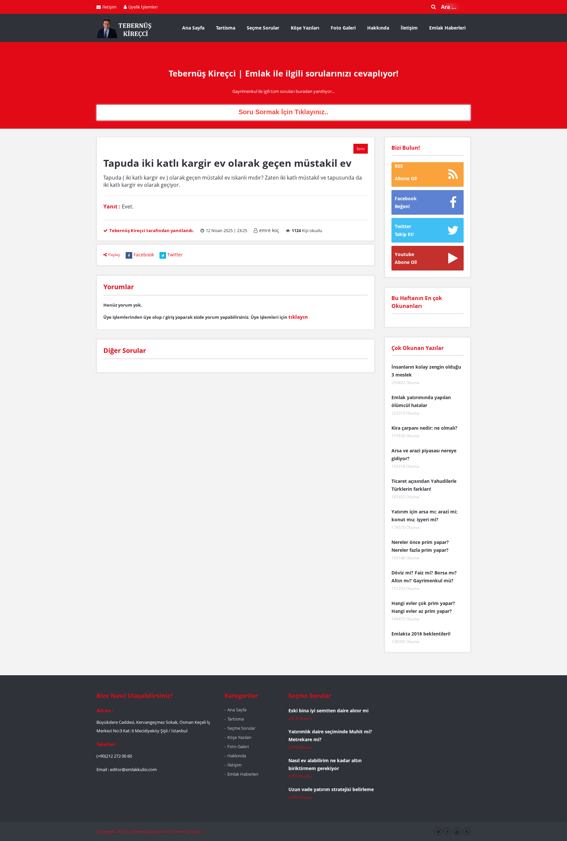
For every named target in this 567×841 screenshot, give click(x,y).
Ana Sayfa (193, 28)
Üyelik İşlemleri (143, 7)
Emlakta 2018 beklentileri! (421, 634)
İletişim (109, 7)
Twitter (175, 254)
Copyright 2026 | (113, 831)
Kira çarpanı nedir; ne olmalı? (424, 428)
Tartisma (225, 28)
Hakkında (378, 28)
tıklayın (298, 316)
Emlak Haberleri (447, 28)
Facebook (144, 254)
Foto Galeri (343, 28)
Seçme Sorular (263, 28)
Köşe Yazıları (305, 28)
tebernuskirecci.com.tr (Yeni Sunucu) (165, 831)
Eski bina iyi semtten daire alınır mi (328, 710)
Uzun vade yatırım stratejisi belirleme (331, 789)
